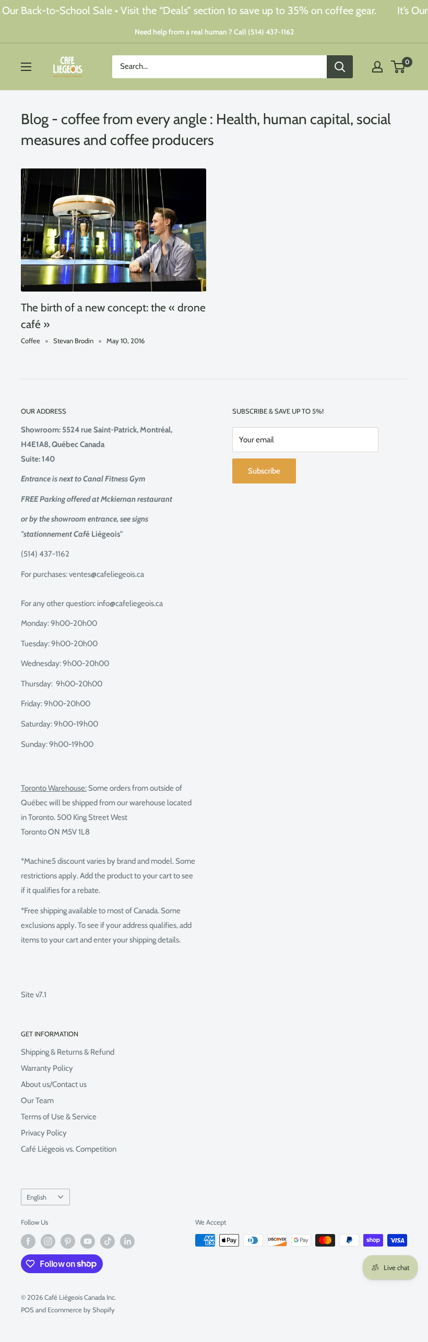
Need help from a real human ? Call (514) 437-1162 (214, 32)
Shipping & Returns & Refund (67, 1052)
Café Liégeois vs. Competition (68, 1149)
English (36, 1197)
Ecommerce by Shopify (81, 1309)
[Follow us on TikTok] (107, 1241)
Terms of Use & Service (59, 1116)
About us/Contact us (54, 1084)
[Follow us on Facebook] (28, 1241)
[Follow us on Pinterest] (68, 1241)
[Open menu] (26, 67)
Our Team (37, 1100)
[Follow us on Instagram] (48, 1241)
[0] (398, 67)
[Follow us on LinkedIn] (127, 1241)
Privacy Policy (44, 1133)
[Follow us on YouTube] (87, 1241)
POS (27, 1309)
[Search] (340, 66)
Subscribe (264, 471)
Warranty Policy (47, 1068)
